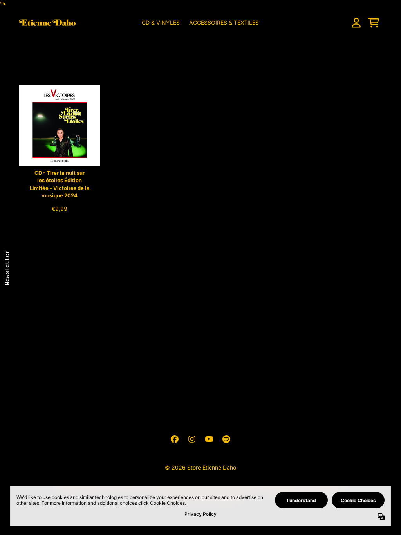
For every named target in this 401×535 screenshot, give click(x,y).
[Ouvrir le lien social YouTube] (209, 439)
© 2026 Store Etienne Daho (200, 467)
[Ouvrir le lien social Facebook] (174, 439)
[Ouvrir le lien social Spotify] (226, 439)
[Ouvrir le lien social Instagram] (191, 439)
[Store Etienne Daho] (47, 22)
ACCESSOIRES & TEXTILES (224, 22)
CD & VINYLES (161, 22)
